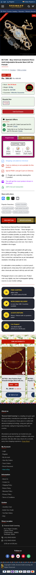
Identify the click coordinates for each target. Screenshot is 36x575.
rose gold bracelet (7, 208)
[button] (23, 373)
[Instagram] (13, 556)
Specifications (25, 220)
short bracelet (6, 212)
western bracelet (21, 204)
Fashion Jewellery (12, 11)
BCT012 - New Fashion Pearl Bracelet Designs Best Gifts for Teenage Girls (12, 380)
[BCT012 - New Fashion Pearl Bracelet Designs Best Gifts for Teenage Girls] (13, 361)
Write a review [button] (21, 70)
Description (9, 220)
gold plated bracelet (22, 208)
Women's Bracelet (31, 11)
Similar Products (18, 341)
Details (15, 126)
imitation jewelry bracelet (20, 212)
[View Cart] (33, 6)
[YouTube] (18, 556)
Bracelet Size (7, 99)
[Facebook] (7, 556)
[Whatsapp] (29, 556)
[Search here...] (29, 6)
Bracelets (21, 11)
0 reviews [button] (13, 70)
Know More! (26, 441)
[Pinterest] (23, 556)
